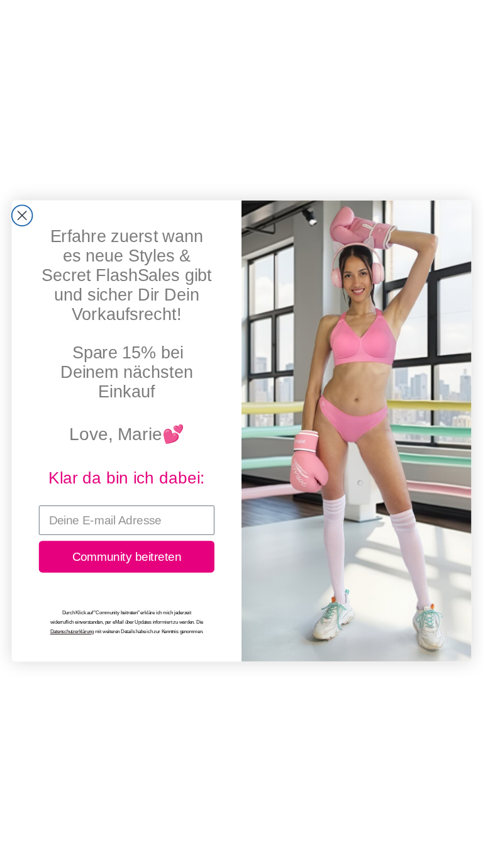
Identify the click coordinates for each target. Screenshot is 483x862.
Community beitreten (126, 556)
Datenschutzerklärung (72, 631)
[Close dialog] (22, 215)
